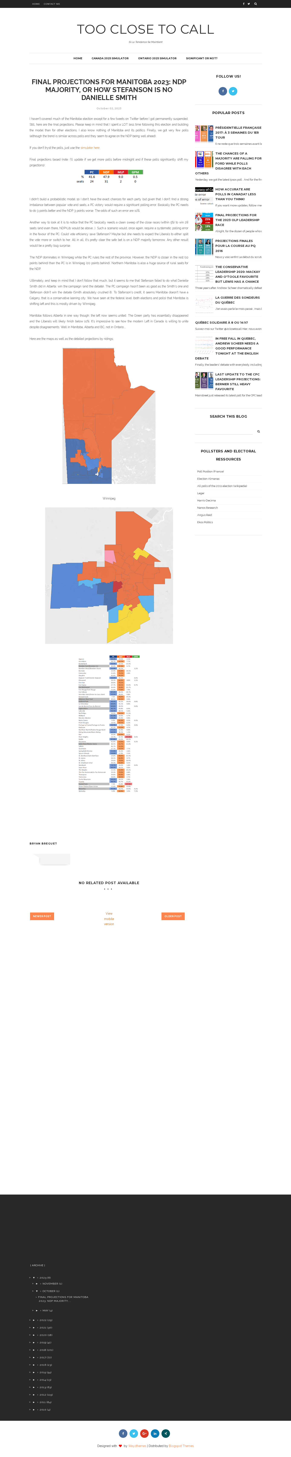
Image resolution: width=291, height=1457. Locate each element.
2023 (43, 1277)
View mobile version (109, 919)
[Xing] (165, 1433)
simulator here (90, 147)
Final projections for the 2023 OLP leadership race (237, 220)
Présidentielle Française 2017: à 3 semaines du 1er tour (238, 132)
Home (36, 4)
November (50, 1283)
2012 (43, 1394)
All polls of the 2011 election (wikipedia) (222, 486)
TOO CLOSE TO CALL (145, 29)
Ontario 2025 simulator (157, 58)
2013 (43, 1387)
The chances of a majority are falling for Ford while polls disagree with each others (228, 163)
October (49, 1291)
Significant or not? (202, 58)
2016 (43, 1364)
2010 (43, 1409)
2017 (43, 1357)
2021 (43, 1327)
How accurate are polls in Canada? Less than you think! (235, 194)
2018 (43, 1349)
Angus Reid (204, 515)
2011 (43, 1402)
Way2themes (137, 1446)
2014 (43, 1379)
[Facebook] (223, 91)
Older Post (173, 916)
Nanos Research (207, 507)
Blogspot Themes (181, 1446)
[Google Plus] (144, 1433)
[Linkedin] (155, 1433)
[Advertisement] (63, 1230)
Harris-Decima (206, 500)
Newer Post (42, 916)
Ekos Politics (205, 522)
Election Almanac (208, 478)
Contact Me (52, 4)
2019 (43, 1342)
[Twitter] (233, 91)
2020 (43, 1335)
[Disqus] (109, 1001)
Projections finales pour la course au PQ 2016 (235, 246)
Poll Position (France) (210, 471)
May (46, 1310)
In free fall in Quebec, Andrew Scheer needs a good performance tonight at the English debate (227, 348)
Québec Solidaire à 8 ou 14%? (221, 322)
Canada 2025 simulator (110, 58)
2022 (43, 1320)
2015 (43, 1372)
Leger (201, 493)
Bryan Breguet (43, 843)
